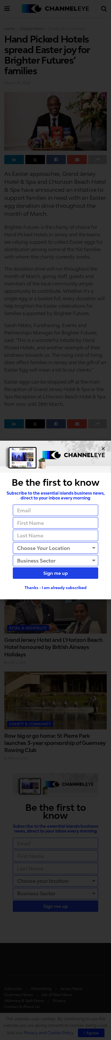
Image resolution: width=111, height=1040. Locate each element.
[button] (103, 448)
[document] (55, 520)
